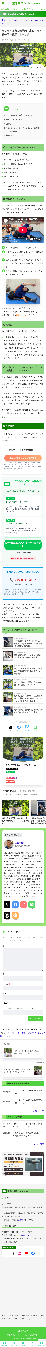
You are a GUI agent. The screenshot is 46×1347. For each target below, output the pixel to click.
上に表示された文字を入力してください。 (20, 1008)
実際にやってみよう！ (14, 119)
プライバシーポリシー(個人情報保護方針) (22, 1335)
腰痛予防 (33, 795)
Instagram (23, 909)
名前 (6, 974)
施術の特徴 (5, 9)
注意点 (8, 124)
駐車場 (20, 1220)
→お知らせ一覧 (38, 1111)
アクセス (35, 9)
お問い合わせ (41, 1345)
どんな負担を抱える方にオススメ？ (19, 115)
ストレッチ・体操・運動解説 (24, 791)
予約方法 (9, 135)
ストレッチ (13, 795)
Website (15, 919)
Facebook (15, 909)
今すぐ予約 (14, 1345)
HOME (24, 1331)
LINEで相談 (5, 1345)
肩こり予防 (24, 795)
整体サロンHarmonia (25, 3)
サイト (5, 994)
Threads (7, 919)
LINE (31, 909)
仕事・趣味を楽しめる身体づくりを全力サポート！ (23, 14)
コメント (7, 946)
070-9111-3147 (23, 580)
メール (6, 984)
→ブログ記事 (38, 1144)
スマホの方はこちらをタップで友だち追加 (23, 545)
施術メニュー (15, 9)
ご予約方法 (26, 9)
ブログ (32, 1345)
